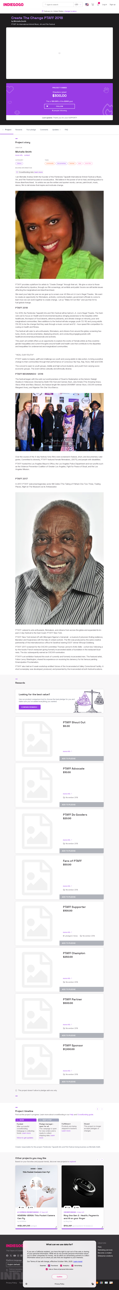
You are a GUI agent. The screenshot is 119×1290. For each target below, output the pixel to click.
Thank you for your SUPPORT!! (59, 118)
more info (19, 155)
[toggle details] (57, 1228)
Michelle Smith (20, 21)
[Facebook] (7, 1256)
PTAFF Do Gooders (75, 814)
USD (76, 4)
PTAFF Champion (74, 953)
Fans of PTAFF (72, 861)
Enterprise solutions (105, 1256)
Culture (19, 163)
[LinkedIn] (21, 1256)
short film (88, 163)
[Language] (87, 4)
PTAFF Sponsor (73, 1045)
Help (72, 1114)
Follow (59, 106)
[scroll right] (102, 1159)
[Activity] (98, 4)
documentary (61, 163)
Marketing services (105, 1250)
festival (72, 163)
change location (70, 11)
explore (72, 1162)
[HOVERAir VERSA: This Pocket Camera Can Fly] (36, 1186)
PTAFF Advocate (73, 768)
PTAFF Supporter (74, 907)
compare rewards (29, 707)
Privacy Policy (11, 1283)
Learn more (26, 1133)
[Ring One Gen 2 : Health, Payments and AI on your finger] (83, 1186)
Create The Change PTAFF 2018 (37, 18)
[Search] (45, 4)
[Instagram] (18, 1256)
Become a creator (105, 1253)
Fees (100, 1247)
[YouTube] (14, 1256)
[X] (11, 1256)
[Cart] (92, 4)
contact (27, 155)
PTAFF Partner (72, 999)
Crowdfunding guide (85, 1114)
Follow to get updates (25, 1138)
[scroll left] (97, 1109)
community (50, 163)
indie (79, 163)
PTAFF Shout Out (74, 722)
